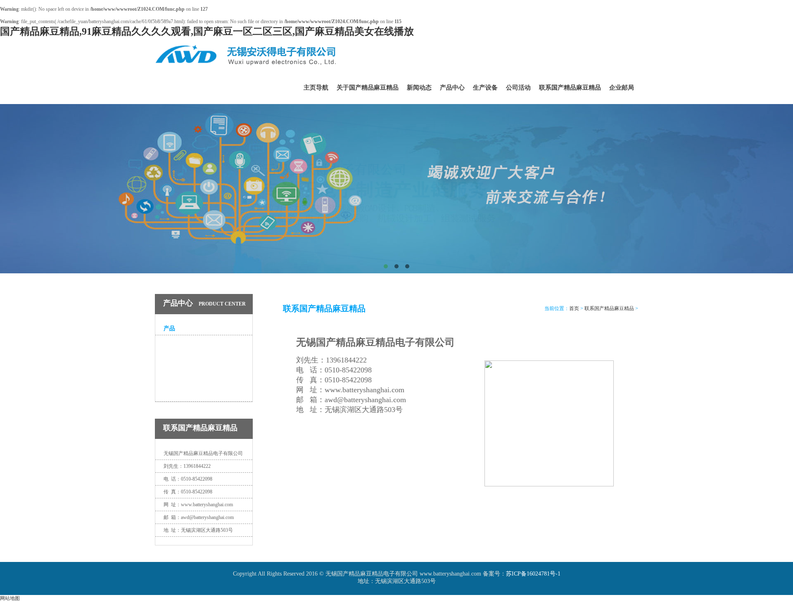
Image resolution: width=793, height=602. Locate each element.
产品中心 (452, 87)
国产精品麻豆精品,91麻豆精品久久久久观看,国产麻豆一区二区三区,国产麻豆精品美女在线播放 (207, 31)
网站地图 (10, 598)
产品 (169, 328)
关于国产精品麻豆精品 (368, 87)
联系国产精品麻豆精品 (570, 87)
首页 (574, 308)
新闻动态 (419, 87)
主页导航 (316, 87)
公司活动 (518, 87)
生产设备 (485, 87)
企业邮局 (621, 87)
